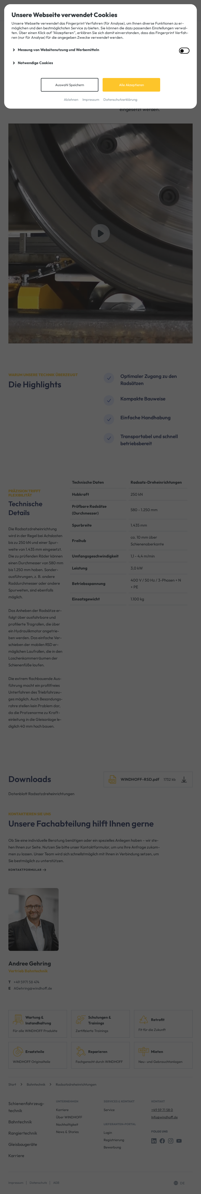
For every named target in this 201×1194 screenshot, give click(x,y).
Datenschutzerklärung (120, 99)
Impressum (90, 99)
